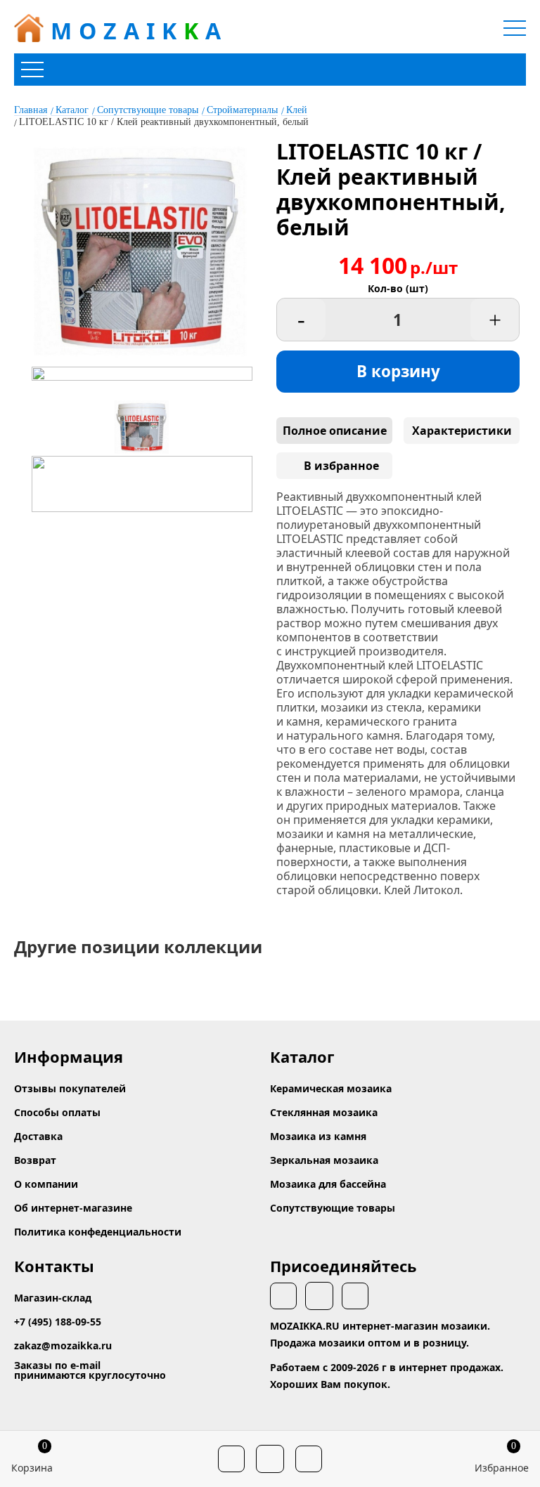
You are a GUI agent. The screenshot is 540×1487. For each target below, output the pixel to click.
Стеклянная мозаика (324, 1112)
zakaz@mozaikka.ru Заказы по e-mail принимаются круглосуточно (90, 1360)
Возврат (35, 1160)
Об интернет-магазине (73, 1207)
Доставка (38, 1136)
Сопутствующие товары (147, 110)
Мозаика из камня (318, 1136)
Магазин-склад (52, 1297)
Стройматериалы (242, 110)
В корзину (398, 371)
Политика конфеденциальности (97, 1231)
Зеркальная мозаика (324, 1160)
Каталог (72, 110)
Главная (30, 110)
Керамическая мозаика (331, 1088)
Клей (296, 110)
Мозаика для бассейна (328, 1184)
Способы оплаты (57, 1112)
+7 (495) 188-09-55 (57, 1321)
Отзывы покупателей (70, 1088)
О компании (46, 1184)
